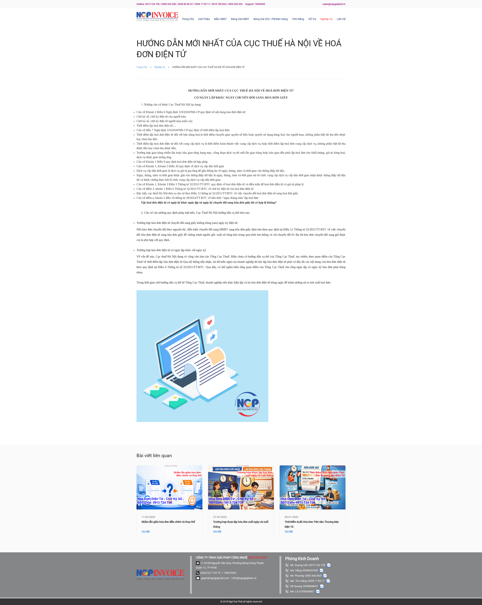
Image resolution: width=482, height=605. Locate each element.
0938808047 (310, 586)
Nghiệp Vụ (326, 19)
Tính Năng (298, 19)
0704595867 (306, 591)
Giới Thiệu (204, 19)
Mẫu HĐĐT (220, 19)
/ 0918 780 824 (218, 4)
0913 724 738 (317, 565)
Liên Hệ (341, 19)
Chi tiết (146, 531)
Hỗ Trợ (312, 19)
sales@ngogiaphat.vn (334, 4)
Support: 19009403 (255, 4)
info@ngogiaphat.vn (244, 578)
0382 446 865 (313, 575)
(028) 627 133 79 (210, 572)
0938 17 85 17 (316, 580)
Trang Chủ (188, 19)
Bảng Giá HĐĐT (240, 19)
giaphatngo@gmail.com (215, 578)
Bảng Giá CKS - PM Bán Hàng (270, 19)
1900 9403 (230, 572)
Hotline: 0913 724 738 (148, 4)
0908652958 (310, 570)
